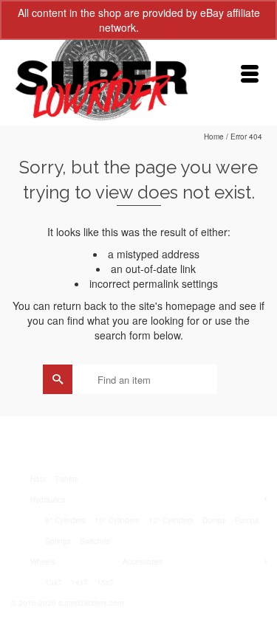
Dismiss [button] (160, 27)
